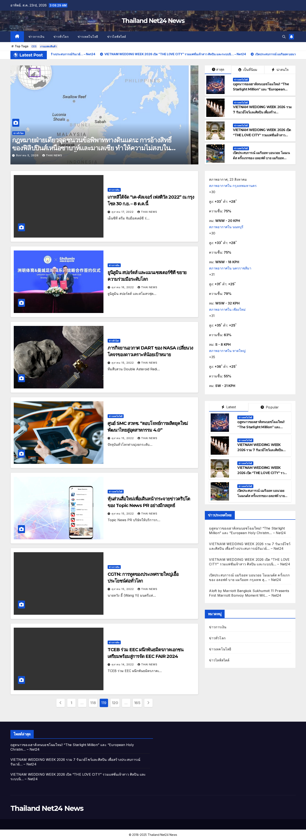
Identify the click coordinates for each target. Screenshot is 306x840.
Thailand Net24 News (153, 21)
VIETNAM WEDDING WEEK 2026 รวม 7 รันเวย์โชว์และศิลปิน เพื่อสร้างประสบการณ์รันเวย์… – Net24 (262, 112)
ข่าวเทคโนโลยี (88, 37)
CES (33, 46)
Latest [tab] (230, 407)
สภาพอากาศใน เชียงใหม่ (227, 309)
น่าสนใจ (282, 70)
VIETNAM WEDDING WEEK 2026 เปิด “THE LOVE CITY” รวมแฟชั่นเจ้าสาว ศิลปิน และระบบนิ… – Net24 (262, 135)
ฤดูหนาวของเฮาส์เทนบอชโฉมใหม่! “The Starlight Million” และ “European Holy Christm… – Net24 (261, 89)
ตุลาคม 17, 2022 (123, 211)
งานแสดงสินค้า (48, 46)
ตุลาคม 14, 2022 (123, 664)
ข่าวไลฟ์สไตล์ (116, 37)
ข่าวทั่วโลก (60, 37)
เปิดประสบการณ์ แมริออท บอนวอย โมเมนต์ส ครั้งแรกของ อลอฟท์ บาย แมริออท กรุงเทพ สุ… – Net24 (261, 158)
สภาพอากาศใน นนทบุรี (226, 227)
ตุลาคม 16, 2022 (123, 287)
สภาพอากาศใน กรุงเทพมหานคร (233, 186)
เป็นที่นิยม (249, 70)
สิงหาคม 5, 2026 (35, 155)
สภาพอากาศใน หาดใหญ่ (227, 351)
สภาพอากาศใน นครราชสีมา (230, 268)
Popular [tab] (272, 407)
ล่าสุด (220, 69)
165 (137, 703)
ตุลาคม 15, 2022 (123, 362)
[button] (284, 37)
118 (93, 703)
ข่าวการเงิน (37, 37)
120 (115, 703)
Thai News (62, 155)
